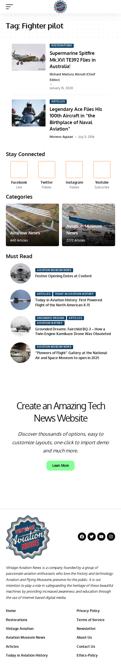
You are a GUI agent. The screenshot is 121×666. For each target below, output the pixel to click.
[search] (111, 6)
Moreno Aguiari (61, 137)
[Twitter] (46, 175)
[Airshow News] (32, 225)
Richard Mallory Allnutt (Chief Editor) (72, 77)
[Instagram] (74, 175)
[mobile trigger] (11, 6)
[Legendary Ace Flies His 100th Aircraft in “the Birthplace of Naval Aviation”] (29, 112)
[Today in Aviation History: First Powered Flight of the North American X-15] (20, 300)
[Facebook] (19, 175)
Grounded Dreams (50, 318)
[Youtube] (102, 175)
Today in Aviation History (74, 294)
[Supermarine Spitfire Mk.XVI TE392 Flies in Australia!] (29, 57)
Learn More (60, 466)
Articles (58, 101)
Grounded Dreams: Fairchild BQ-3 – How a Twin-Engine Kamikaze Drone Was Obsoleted (73, 331)
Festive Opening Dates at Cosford (63, 276)
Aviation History (50, 323)
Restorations (61, 45)
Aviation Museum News (54, 270)
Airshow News (25, 233)
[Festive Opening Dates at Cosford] (20, 273)
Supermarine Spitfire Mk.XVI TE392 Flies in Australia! (73, 59)
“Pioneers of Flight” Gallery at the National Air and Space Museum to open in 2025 (71, 355)
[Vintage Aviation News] (60, 6)
